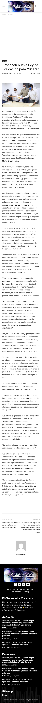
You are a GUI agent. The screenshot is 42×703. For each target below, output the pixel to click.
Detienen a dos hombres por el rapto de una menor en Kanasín (11, 525)
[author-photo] (21, 551)
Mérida (10, 15)
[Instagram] (19, 584)
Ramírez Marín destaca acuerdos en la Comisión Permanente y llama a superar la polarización (19, 633)
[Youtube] (28, 584)
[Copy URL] (9, 78)
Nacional (5, 639)
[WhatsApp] (30, 78)
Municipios (6, 647)
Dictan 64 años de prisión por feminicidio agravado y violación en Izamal (19, 643)
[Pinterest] (25, 78)
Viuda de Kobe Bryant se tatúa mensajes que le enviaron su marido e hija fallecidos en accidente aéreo (30, 527)
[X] (20, 78)
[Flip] (4, 78)
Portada (5, 628)
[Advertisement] (21, 38)
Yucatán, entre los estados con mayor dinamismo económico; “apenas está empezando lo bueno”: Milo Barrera (18, 623)
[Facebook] (15, 78)
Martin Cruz (7, 73)
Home (4, 15)
